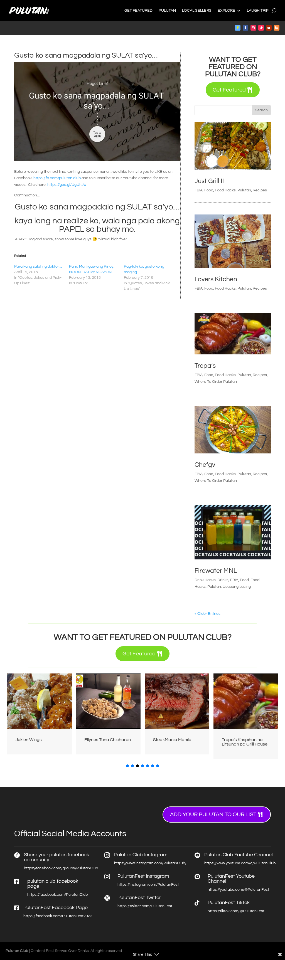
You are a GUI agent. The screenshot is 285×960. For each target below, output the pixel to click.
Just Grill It (209, 181)
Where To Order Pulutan (216, 382)
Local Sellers (197, 11)
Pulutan (167, 11)
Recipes (260, 190)
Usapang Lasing (237, 587)
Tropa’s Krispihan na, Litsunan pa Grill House (244, 741)
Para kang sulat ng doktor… (38, 266)
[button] (127, 765)
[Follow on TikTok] (261, 28)
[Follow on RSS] (276, 28)
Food (208, 190)
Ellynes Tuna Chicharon (107, 739)
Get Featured (138, 11)
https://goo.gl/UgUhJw (66, 185)
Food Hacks (225, 190)
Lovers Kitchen (216, 279)
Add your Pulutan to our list (213, 814)
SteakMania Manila (172, 739)
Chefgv (205, 465)
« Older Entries (207, 614)
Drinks (223, 580)
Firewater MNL (216, 570)
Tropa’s (205, 365)
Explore (226, 11)
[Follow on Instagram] (253, 28)
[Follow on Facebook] (237, 28)
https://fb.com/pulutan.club (57, 178)
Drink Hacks (205, 580)
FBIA (199, 190)
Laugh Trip (258, 11)
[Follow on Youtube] (269, 28)
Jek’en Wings (29, 739)
